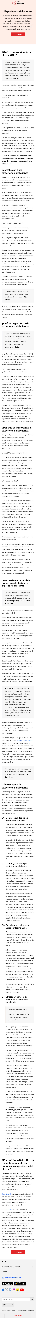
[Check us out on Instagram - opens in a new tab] (14, 1290)
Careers (4, 1271)
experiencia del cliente (24, 740)
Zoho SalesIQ (6, 1194)
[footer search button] (32, 1299)
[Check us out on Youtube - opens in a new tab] (22, 1290)
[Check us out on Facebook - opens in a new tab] (3, 1290)
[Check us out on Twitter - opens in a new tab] (6, 1290)
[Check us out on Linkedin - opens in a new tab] (10, 1290)
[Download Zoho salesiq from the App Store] (7, 1284)
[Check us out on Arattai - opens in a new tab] (17, 1290)
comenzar (18, 34)
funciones (8, 1209)
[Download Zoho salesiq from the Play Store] (20, 1284)
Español (7, 1304)
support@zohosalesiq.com (13, 1277)
